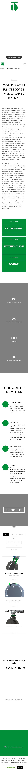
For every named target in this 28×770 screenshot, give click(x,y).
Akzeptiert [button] (20, 767)
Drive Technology (18, 534)
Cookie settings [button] (10, 767)
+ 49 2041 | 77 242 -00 (14, 667)
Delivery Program (14, 542)
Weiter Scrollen (14, 57)
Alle (6, 534)
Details (14, 579)
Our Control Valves (14, 546)
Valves (14, 538)
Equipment (14, 549)
